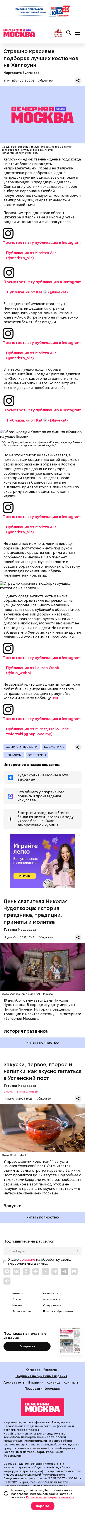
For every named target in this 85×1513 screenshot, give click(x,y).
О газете (33, 1370)
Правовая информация (42, 1388)
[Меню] (77, 33)
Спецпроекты (52, 1305)
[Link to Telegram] (54, 1271)
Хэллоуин (37, 755)
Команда (54, 1382)
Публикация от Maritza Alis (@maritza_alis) (31, 255)
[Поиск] (69, 33)
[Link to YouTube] (45, 1271)
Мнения (17, 1305)
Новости (18, 1293)
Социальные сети (21, 747)
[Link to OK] (26, 1271)
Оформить (27, 1346)
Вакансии (36, 1382)
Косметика (54, 747)
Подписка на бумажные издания (41, 1376)
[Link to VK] (16, 1271)
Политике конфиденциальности (50, 1497)
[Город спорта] (58, 32)
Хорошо (42, 1506)
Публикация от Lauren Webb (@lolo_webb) (32, 670)
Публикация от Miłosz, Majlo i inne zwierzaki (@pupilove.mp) (37, 731)
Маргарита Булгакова (21, 73)
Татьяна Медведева (19, 929)
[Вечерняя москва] (42, 1407)
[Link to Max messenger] (6, 1271)
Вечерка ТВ (50, 1293)
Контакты (71, 1382)
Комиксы (14, 755)
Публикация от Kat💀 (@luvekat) (37, 292)
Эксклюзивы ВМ (27, 1091)
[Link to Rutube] (74, 1271)
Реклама (50, 1370)
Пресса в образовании (58, 1311)
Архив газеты (51, 1299)
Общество (45, 80)
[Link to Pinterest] (6, 1281)
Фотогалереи (21, 1311)
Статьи (17, 1299)
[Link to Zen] (35, 1271)
